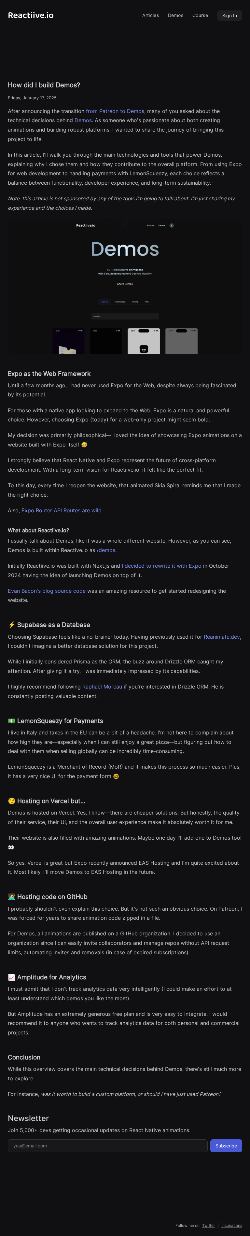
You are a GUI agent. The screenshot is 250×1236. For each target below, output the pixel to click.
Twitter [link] (208, 1225)
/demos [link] (106, 550)
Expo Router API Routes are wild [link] (61, 510)
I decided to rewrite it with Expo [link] (161, 566)
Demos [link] (175, 15)
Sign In (229, 15)
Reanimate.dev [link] (222, 637)
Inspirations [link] (231, 1225)
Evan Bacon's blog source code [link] (47, 591)
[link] (39, 15)
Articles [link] (150, 15)
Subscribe (226, 1145)
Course (200, 15)
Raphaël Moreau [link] (102, 687)
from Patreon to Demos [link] (115, 111)
